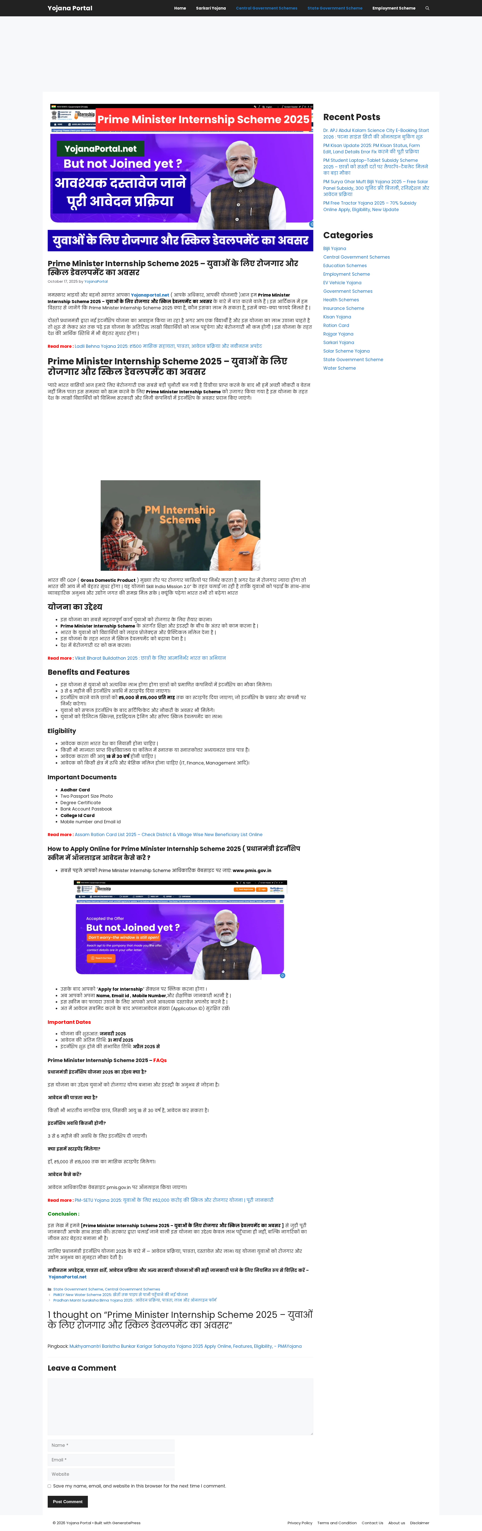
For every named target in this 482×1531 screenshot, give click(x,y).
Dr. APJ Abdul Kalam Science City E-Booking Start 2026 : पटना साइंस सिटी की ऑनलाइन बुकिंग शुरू (376, 133)
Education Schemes (345, 266)
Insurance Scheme (343, 308)
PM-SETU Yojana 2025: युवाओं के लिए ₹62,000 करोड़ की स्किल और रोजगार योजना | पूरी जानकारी (174, 1200)
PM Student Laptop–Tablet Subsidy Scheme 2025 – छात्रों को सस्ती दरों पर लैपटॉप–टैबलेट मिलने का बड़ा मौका (375, 166)
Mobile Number (149, 996)
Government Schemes (348, 291)
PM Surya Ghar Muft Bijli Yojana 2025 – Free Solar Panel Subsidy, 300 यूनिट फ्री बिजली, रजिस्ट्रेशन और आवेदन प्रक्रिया (376, 188)
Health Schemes (341, 300)
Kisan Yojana (337, 317)
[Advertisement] (241, 54)
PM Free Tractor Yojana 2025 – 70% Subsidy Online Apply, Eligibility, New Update (369, 206)
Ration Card (336, 325)
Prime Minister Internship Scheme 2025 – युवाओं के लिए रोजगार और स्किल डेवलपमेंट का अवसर (169, 298)
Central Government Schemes (266, 8)
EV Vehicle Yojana (342, 283)
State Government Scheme (335, 8)
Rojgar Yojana (338, 334)
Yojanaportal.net (150, 295)
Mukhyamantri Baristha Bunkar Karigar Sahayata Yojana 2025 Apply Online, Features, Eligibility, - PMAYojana (186, 1346)
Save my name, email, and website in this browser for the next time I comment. (139, 1486)
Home (180, 8)
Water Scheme (339, 368)
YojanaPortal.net (68, 1277)
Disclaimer (419, 1522)
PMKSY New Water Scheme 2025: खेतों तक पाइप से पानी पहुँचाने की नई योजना (120, 1294)
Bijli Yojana (334, 249)
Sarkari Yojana (211, 8)
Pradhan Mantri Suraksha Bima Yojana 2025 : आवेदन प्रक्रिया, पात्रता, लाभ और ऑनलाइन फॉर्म (134, 1300)
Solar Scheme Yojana (346, 351)
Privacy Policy (300, 1522)
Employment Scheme (394, 8)
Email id (120, 996)
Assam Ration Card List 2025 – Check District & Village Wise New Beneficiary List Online (169, 835)
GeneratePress (126, 1522)
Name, (103, 996)
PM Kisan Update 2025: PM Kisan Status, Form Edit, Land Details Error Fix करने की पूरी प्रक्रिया (371, 148)
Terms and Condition (337, 1522)
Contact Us (372, 1522)
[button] (427, 8)
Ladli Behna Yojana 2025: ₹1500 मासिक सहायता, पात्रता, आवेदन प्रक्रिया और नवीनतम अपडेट (168, 346)
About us (396, 1522)
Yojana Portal (70, 8)
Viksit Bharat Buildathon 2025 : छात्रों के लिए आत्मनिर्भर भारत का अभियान (150, 658)
